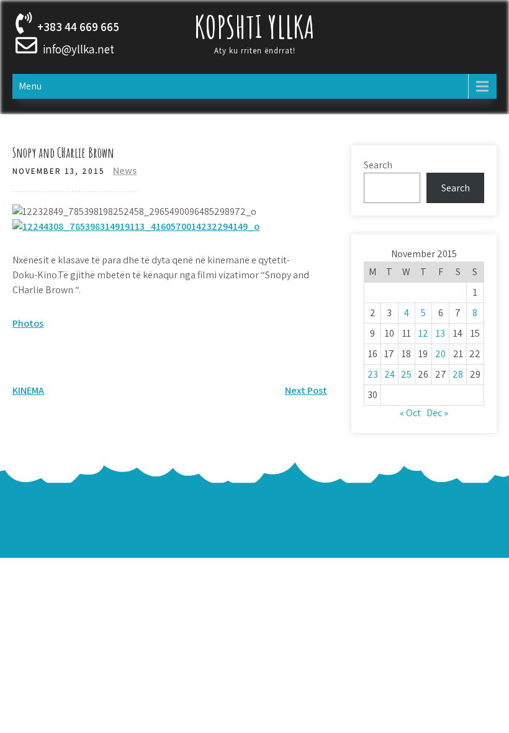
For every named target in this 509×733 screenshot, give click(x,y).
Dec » (437, 412)
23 (372, 374)
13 (440, 333)
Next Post (306, 390)
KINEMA (28, 390)
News (125, 170)
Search (378, 164)
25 (406, 374)
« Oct (410, 412)
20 (440, 353)
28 (458, 374)
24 (389, 374)
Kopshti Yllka (254, 26)
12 (423, 333)
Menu (30, 86)
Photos (27, 323)
